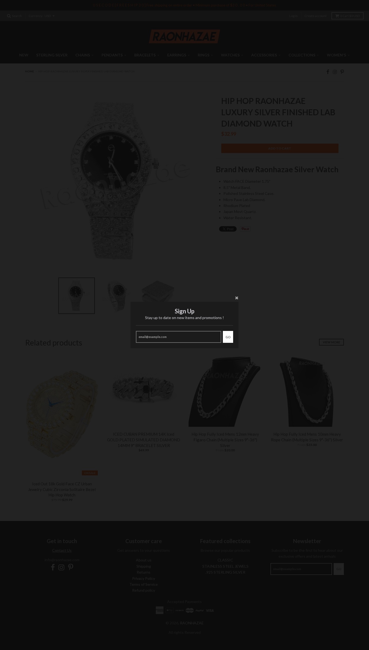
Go (228, 337)
